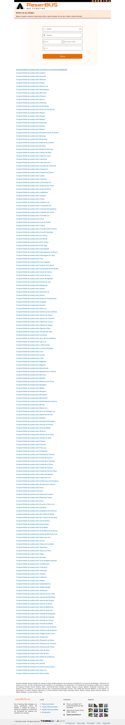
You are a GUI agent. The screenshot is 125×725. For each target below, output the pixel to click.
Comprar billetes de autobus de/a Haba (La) (31, 308)
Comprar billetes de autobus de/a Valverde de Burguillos (35, 613)
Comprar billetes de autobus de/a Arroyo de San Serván (35, 109)
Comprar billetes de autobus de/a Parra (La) (31, 448)
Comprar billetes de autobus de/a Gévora (30, 295)
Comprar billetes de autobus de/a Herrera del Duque (34, 315)
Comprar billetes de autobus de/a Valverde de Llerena (34, 620)
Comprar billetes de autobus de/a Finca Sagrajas (33, 262)
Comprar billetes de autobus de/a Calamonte (31, 159)
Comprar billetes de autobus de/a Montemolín (32, 398)
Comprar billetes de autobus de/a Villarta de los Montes (35, 657)
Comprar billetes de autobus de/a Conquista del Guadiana (36, 209)
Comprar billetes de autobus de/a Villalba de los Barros (35, 640)
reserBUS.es (22, 699)
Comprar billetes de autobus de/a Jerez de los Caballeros (36, 338)
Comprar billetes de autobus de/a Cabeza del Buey (33, 152)
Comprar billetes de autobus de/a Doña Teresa (32, 242)
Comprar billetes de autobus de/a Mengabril (31, 385)
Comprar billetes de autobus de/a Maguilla (30, 365)
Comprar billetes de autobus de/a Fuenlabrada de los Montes (37, 268)
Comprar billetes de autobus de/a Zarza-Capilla (32, 673)
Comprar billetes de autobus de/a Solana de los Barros (35, 544)
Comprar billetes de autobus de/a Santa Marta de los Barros (36, 531)
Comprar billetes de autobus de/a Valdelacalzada (33, 587)
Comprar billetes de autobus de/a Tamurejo (31, 557)
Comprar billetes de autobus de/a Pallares (30, 441)
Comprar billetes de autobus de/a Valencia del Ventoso (35, 600)
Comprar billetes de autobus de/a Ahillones (31, 79)
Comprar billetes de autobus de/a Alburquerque (32, 89)
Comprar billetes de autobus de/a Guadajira (31, 302)
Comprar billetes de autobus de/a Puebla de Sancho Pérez (36, 471)
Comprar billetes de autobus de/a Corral (30, 219)
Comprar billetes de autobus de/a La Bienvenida (33, 345)
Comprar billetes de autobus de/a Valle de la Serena (34, 604)
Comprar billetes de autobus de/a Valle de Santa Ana (34, 610)
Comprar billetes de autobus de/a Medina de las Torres (35, 381)
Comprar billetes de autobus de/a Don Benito (31, 239)
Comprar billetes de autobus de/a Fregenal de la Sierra (35, 265)
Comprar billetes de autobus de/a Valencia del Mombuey (35, 597)
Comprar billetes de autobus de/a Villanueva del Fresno (35, 647)
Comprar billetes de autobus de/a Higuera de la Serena (35, 318)
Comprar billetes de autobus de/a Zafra (29, 660)
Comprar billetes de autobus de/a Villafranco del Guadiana (36, 630)
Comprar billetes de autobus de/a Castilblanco (32, 192)
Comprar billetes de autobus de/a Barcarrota (31, 122)
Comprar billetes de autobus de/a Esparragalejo (32, 249)
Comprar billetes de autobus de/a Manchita (31, 375)
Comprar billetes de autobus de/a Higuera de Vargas (34, 325)
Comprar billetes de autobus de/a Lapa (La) (31, 341)
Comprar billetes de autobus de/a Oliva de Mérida (33, 428)
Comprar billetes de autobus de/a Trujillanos (31, 577)
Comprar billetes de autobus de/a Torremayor (31, 567)
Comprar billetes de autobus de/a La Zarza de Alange (34, 348)
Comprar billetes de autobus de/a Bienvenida (31, 139)
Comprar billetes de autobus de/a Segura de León (33, 537)
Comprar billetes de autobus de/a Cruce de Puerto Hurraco (36, 229)
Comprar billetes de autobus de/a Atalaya (30, 113)
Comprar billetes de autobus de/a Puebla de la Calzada (35, 461)
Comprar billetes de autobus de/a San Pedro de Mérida (35, 514)
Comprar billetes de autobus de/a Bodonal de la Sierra (35, 142)
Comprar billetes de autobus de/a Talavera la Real (33, 550)
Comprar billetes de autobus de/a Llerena (30, 355)
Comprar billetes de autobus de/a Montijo (30, 404)
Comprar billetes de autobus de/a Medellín (30, 378)
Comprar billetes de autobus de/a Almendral (31, 103)
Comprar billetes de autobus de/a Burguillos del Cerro (34, 149)
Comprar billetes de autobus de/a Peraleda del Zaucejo (35, 454)
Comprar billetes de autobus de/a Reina (30, 487)
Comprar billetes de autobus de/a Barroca (30, 126)
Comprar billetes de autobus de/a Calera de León (33, 162)
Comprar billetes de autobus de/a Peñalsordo (31, 451)
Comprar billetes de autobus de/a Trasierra (31, 574)
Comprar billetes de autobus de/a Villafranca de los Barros (36, 627)
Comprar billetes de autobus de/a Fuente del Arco (33, 275)
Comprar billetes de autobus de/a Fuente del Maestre (34, 278)
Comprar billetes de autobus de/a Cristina (30, 225)
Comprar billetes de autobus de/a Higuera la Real (33, 328)
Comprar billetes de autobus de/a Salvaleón (31, 507)
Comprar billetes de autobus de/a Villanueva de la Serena (36, 643)
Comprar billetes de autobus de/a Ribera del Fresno (34, 497)
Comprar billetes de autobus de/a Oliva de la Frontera (34, 424)
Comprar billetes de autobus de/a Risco (29, 501)
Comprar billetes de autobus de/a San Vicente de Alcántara (36, 517)
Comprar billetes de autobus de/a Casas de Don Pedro (35, 186)
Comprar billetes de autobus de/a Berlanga (31, 136)
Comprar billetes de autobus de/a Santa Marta (32, 527)
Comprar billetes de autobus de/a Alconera (31, 96)
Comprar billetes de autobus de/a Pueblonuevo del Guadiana (37, 481)
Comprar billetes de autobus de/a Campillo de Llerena (35, 172)
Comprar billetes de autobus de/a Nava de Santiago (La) (35, 411)
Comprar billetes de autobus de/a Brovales (31, 146)
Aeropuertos (46, 712)
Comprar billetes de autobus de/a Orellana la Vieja (33, 438)
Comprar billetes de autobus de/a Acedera (30, 73)
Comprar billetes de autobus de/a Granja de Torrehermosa (36, 298)
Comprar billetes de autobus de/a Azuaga (30, 116)
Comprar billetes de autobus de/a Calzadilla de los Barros (36, 166)
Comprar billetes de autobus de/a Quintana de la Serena (35, 484)
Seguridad (106, 723)
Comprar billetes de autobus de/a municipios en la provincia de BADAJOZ (41, 69)
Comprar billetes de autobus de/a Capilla (30, 176)
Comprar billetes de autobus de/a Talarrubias (31, 547)
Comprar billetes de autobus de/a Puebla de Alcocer (34, 458)
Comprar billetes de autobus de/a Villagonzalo (32, 637)
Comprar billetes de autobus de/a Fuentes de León (33, 282)
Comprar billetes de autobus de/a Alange (30, 83)
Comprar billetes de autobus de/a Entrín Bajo (31, 245)
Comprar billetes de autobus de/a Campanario (32, 169)
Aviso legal (81, 723)
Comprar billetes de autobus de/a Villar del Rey (32, 653)
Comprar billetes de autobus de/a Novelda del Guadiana (35, 421)
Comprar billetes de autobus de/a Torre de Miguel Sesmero (36, 560)
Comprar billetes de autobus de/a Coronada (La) (33, 215)
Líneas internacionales (50, 707)
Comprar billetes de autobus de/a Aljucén (30, 99)
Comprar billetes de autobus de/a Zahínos (30, 663)
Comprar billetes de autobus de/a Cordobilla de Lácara (35, 212)
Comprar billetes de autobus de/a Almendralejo (32, 106)
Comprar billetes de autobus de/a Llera (29, 351)
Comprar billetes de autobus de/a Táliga (30, 554)
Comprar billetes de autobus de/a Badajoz (30, 119)
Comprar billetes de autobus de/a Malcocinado (32, 368)
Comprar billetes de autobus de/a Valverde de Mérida (34, 623)
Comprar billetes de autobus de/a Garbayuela (32, 285)
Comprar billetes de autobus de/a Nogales (30, 418)
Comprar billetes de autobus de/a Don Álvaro (31, 235)
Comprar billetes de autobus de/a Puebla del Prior (33, 477)
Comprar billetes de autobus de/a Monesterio (31, 395)
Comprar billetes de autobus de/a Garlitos (30, 288)
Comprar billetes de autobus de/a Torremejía (31, 570)
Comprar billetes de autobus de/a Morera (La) (31, 408)
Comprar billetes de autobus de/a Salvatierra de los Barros (36, 511)
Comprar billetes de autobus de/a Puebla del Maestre (34, 474)
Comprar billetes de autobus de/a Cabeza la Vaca (33, 156)
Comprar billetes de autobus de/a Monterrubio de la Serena (36, 401)
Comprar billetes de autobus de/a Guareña (31, 305)
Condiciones (70, 723)
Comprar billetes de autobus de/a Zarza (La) (31, 670)
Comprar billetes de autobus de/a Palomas (31, 444)
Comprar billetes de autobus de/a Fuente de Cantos (34, 272)
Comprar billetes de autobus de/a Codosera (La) (32, 202)
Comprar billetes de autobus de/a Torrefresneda (32, 564)
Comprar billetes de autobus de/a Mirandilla (31, 391)
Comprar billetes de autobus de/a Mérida (30, 388)
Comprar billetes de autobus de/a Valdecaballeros (33, 584)
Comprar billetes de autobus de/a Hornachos (31, 335)
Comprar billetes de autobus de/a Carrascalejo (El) (33, 182)
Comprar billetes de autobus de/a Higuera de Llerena (34, 322)
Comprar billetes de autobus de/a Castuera (31, 195)
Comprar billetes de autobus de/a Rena (29, 491)
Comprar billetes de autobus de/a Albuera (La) (32, 86)
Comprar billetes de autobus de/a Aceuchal (31, 76)
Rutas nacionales (48, 704)
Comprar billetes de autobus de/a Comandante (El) (33, 205)
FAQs (98, 723)
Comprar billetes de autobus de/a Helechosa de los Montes (36, 312)
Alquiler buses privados (50, 709)
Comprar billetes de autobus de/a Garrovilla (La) (32, 292)
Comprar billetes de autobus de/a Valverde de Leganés (35, 617)
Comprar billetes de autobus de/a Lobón (30, 358)
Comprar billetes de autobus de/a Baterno (30, 129)
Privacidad (90, 723)
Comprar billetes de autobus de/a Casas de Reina (33, 189)
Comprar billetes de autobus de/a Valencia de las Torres (35, 594)
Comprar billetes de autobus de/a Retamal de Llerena (34, 494)
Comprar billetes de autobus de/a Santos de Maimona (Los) (36, 534)
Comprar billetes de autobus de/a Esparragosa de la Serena (37, 252)
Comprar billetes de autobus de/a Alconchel (31, 93)
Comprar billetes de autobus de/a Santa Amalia (32, 524)
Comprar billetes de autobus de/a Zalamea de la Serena (35, 667)
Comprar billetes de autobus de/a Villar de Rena (32, 650)
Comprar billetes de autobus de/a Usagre (30, 580)
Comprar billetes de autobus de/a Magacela (31, 361)
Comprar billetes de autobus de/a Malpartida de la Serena (36, 371)
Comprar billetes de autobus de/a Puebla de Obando (34, 468)
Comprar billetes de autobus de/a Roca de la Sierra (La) (35, 504)
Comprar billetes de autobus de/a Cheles (30, 199)
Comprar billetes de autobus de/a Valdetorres (31, 590)
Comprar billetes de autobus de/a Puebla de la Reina (34, 464)
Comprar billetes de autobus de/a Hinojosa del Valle (34, 331)
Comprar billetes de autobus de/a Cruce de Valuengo (34, 232)
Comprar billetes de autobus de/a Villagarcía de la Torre (35, 633)
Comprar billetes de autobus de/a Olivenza (31, 431)
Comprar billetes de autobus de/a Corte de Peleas (33, 222)
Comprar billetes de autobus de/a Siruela (30, 541)
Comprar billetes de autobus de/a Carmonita (31, 179)
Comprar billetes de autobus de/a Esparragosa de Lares (35, 255)
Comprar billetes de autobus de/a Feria (29, 259)
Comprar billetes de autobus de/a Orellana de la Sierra (35, 434)
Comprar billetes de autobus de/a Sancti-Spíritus (33, 521)
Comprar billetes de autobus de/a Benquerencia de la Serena (37, 132)
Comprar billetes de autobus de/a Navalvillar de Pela (34, 414)
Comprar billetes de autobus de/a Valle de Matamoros (34, 607)
